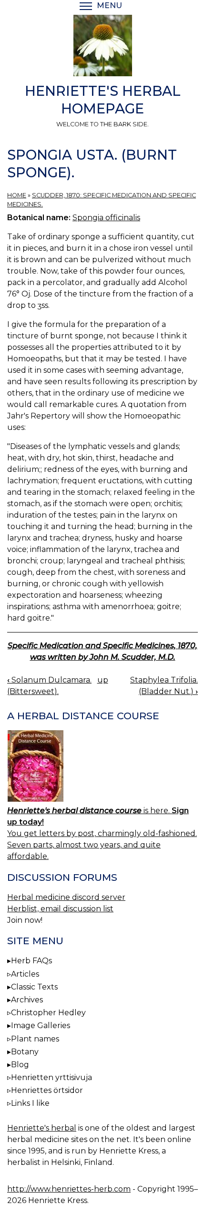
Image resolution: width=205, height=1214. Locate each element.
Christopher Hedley (48, 1012)
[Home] (102, 47)
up (102, 679)
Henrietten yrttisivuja (51, 1077)
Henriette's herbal (41, 1127)
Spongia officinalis (106, 217)
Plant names (35, 1038)
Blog (20, 1064)
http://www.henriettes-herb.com (69, 1189)
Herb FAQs (31, 960)
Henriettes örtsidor (47, 1090)
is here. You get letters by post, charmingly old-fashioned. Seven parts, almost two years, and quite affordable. (102, 833)
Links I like (30, 1103)
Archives (27, 999)
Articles (25, 974)
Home (16, 195)
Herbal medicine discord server (66, 897)
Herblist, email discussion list (60, 908)
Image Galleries (40, 1025)
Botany (25, 1051)
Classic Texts (34, 986)
